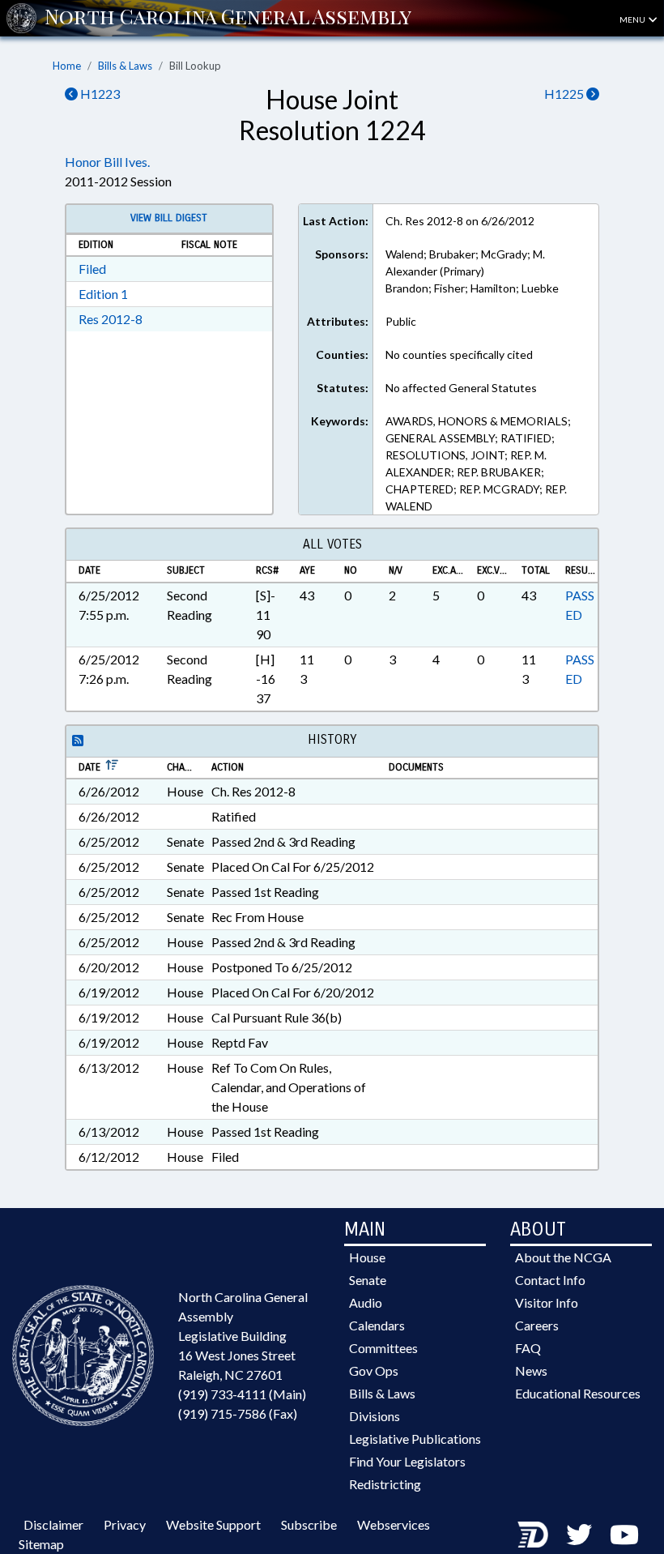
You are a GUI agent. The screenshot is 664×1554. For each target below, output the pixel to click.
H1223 (99, 93)
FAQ (528, 1347)
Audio (365, 1302)
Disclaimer (53, 1524)
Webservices (393, 1524)
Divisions (374, 1416)
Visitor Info (546, 1302)
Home (67, 65)
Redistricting (385, 1484)
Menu (633, 19)
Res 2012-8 (111, 319)
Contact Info (550, 1279)
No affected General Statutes (461, 388)
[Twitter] (579, 1534)
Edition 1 (103, 293)
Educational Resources (578, 1393)
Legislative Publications (415, 1438)
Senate (367, 1279)
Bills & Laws (125, 65)
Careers (537, 1325)
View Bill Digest (168, 217)
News (531, 1370)
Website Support (213, 1524)
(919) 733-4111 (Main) (242, 1394)
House (367, 1257)
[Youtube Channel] (624, 1534)
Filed (92, 268)
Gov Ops (373, 1370)
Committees (383, 1347)
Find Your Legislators (407, 1461)
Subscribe (309, 1524)
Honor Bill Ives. (107, 161)
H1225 (565, 93)
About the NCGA (563, 1257)
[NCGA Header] (228, 17)
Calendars (377, 1325)
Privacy (125, 1524)
